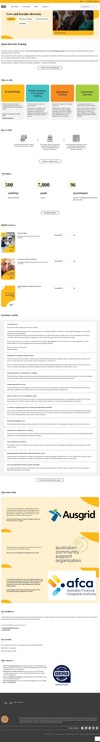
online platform (52, 341)
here (29, 470)
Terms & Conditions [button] (59, 734)
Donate (81, 1)
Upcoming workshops (50, 212)
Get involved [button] (11, 703)
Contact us (45, 6)
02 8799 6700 (6, 630)
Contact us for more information (50, 67)
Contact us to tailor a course (50, 161)
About (36, 6)
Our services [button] (5, 703)
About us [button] (16, 702)
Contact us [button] (20, 702)
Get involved (26, 6)
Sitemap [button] (81, 734)
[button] (73, 33)
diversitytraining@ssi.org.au (10, 628)
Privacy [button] (76, 734)
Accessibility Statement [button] (69, 734)
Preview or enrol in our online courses (50, 480)
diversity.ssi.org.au (8, 118)
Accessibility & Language (92, 1)
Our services (14, 6)
